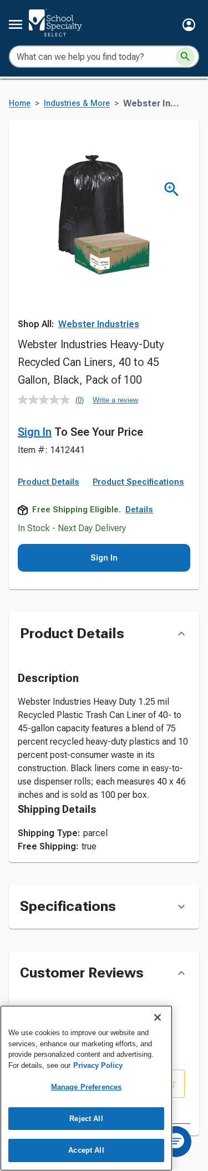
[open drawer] (15, 24)
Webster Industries (98, 324)
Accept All (86, 1150)
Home (20, 103)
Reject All (86, 1118)
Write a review (115, 400)
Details (139, 510)
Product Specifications (138, 482)
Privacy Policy (98, 1065)
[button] (188, 24)
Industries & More (77, 103)
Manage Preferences (86, 1087)
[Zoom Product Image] (171, 189)
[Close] (157, 1017)
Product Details (48, 482)
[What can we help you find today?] (185, 56)
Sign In (35, 432)
